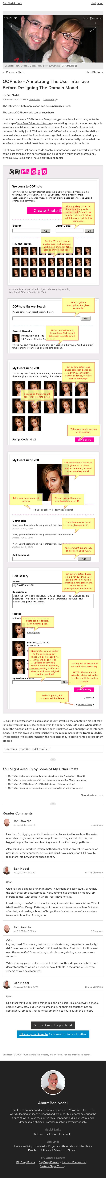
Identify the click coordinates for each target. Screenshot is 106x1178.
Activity (27, 1146)
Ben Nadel (12, 95)
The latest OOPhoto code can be (28, 112)
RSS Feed (70, 1150)
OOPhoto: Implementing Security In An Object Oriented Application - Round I (46, 776)
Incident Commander (74, 1162)
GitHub (38, 1134)
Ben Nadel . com (12, 3)
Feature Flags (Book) (52, 1166)
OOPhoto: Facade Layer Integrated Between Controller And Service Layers (45, 788)
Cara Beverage (69, 65)
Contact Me (83, 1146)
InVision (56, 1150)
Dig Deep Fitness (49, 1162)
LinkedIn (51, 1134)
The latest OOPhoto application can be (36, 106)
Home (16, 1146)
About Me (67, 1146)
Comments (48, 99)
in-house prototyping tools (46, 158)
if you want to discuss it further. (53, 1034)
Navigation (97, 3)
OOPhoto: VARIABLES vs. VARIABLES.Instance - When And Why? (41, 784)
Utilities (44, 1150)
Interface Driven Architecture (34, 123)
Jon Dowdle (22, 821)
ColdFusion (34, 99)
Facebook (65, 1134)
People (32, 1150)
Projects (53, 1146)
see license (85, 1054)
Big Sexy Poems (25, 1162)
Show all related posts (92, 795)
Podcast (40, 1146)
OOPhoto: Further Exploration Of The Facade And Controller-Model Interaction (47, 780)
